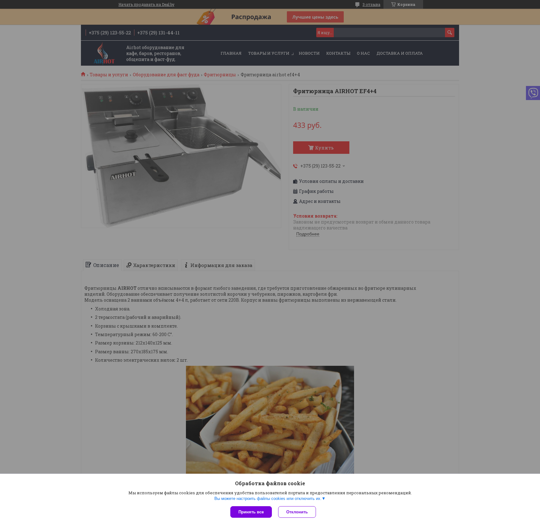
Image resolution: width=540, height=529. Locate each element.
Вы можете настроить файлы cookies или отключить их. (268, 498)
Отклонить (297, 512)
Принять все (251, 512)
